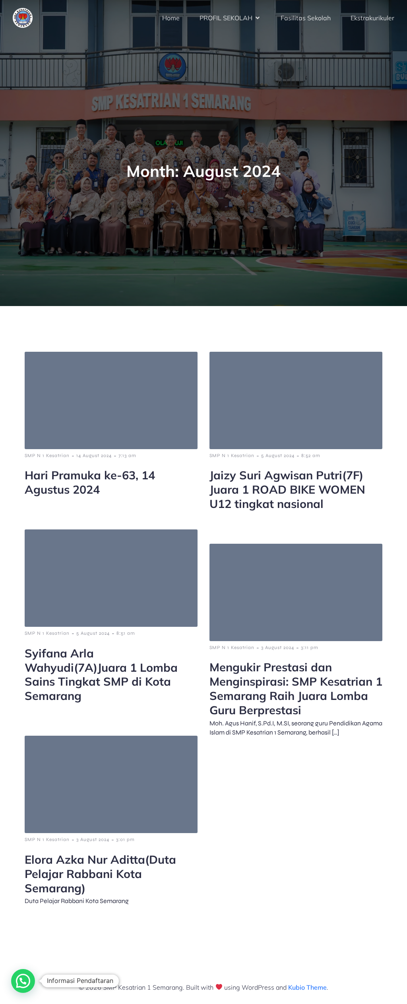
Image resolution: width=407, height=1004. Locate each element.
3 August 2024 (277, 647)
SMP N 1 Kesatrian (47, 455)
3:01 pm (125, 839)
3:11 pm (309, 647)
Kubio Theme (307, 987)
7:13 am (127, 455)
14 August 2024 (94, 455)
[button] (23, 981)
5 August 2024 (278, 455)
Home (171, 18)
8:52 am (310, 455)
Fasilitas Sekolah (306, 18)
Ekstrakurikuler (372, 18)
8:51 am (125, 633)
